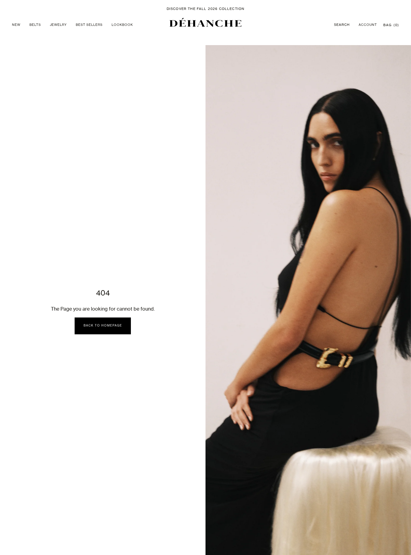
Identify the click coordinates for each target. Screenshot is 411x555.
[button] (206, 22)
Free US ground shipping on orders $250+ (205, 9)
